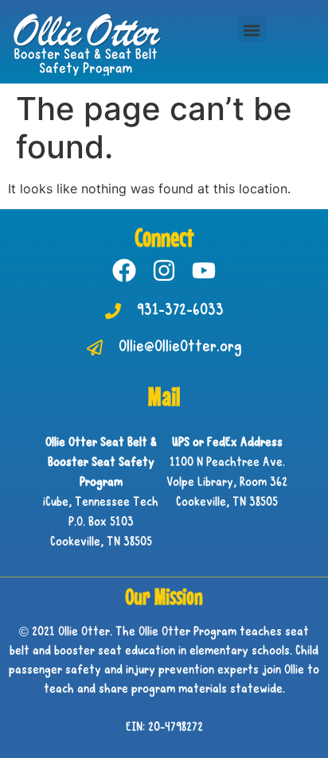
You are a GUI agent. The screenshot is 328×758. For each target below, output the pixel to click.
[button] (252, 30)
